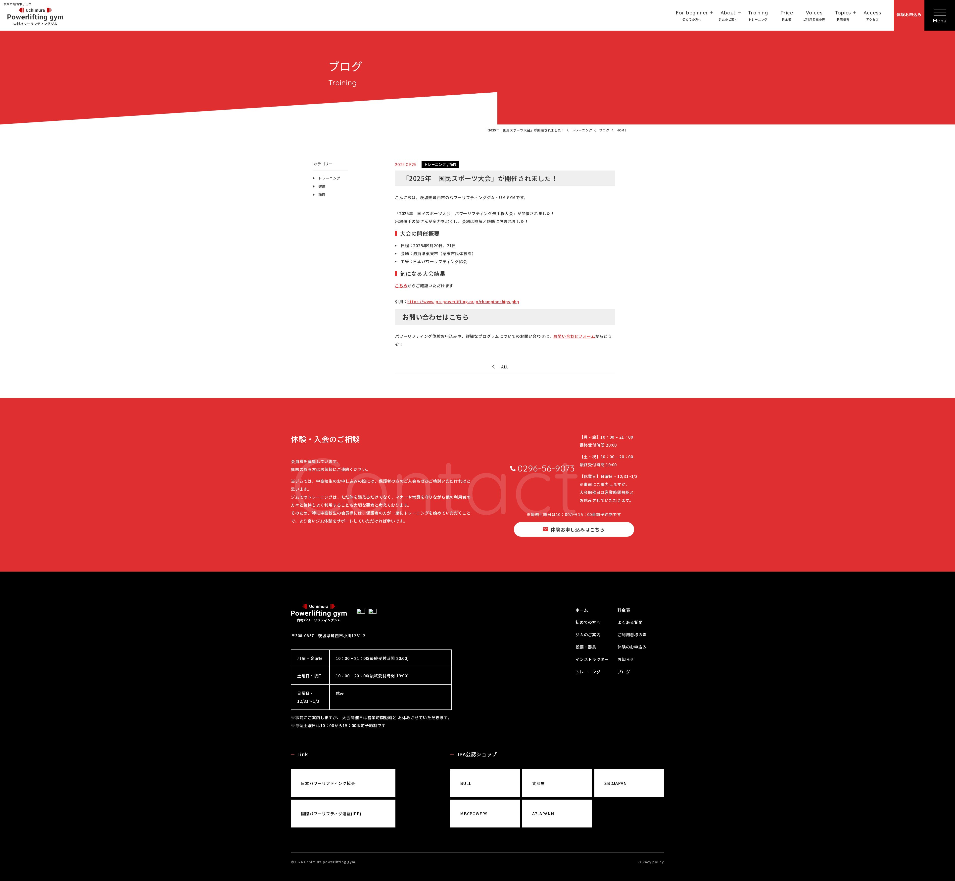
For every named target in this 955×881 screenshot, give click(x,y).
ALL (505, 366)
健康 (322, 186)
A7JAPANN (543, 814)
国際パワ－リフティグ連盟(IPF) (331, 814)
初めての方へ (588, 622)
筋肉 (322, 194)
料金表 (624, 610)
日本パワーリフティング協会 (328, 783)
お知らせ (626, 659)
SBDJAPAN (615, 783)
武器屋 (538, 783)
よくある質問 (630, 622)
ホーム (581, 610)
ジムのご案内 (588, 635)
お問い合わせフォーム (574, 336)
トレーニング (329, 178)
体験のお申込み (632, 647)
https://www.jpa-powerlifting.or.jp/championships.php (463, 301)
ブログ (624, 672)
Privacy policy (650, 861)
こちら (401, 286)
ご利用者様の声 (632, 635)
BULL (466, 783)
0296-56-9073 (546, 468)
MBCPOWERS (474, 814)
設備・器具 (585, 647)
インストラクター (592, 659)
